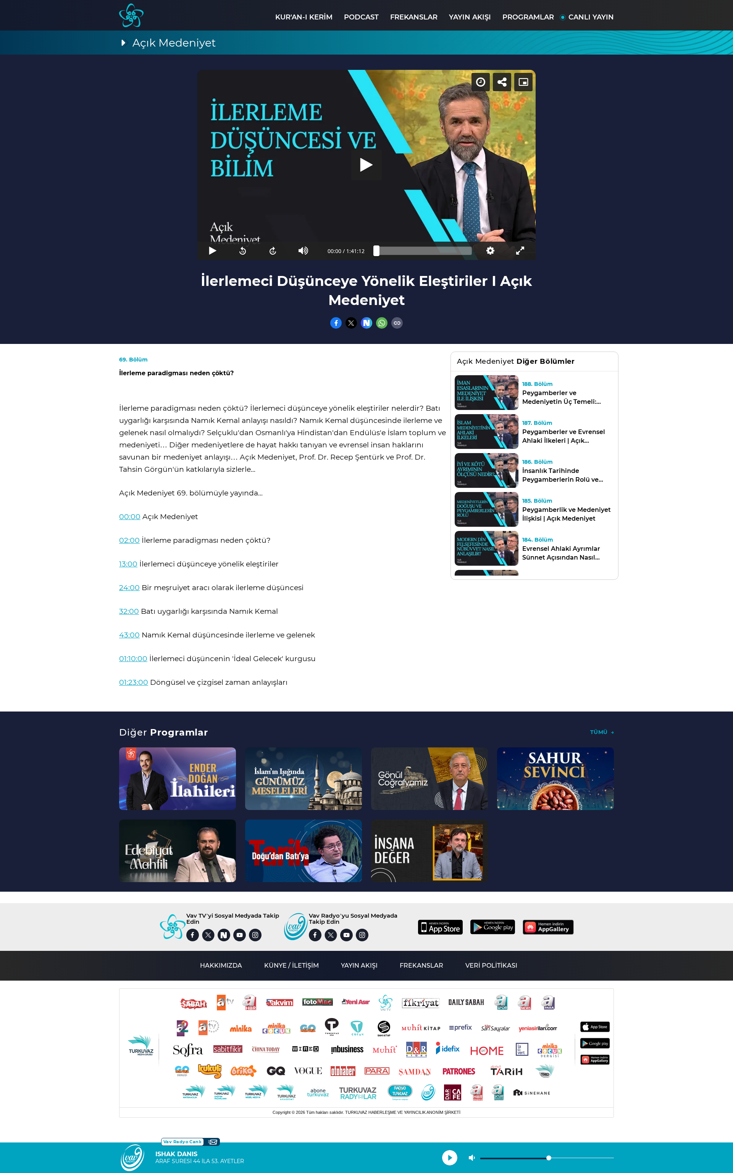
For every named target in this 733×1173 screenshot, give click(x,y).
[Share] (502, 82)
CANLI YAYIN (591, 17)
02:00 (129, 540)
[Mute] (303, 251)
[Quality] (490, 251)
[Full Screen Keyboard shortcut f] (520, 251)
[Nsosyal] (366, 323)
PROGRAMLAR (528, 17)
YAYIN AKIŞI (470, 17)
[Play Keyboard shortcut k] (212, 251)
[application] (366, 165)
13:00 (128, 564)
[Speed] (480, 82)
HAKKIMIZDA (221, 965)
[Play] (366, 165)
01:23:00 (133, 682)
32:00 (129, 611)
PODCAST (361, 17)
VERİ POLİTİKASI (491, 965)
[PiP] (523, 82)
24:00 (129, 587)
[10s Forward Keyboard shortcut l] (273, 251)
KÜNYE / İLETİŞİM (291, 965)
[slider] (424, 251)
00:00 (129, 516)
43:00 (129, 635)
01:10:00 (133, 658)
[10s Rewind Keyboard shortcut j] (243, 251)
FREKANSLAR (414, 17)
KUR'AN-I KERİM (304, 17)
